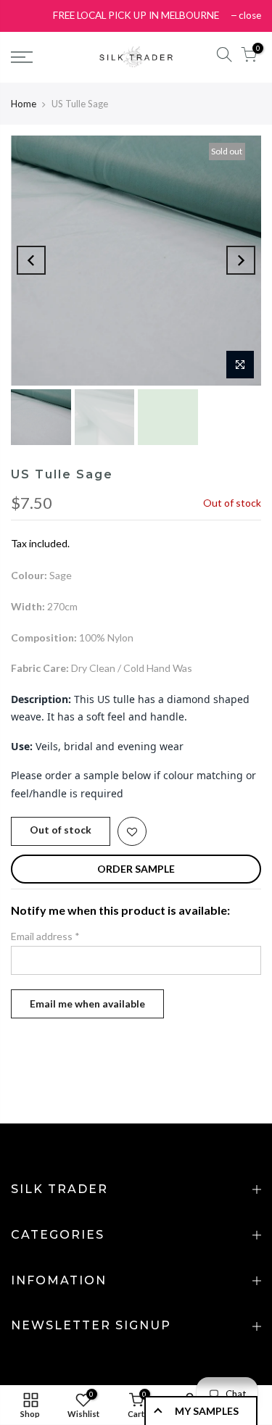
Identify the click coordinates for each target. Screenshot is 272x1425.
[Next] (240, 260)
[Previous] (31, 260)
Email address (45, 936)
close (250, 15)
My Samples (207, 1411)
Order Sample (136, 869)
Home (23, 103)
